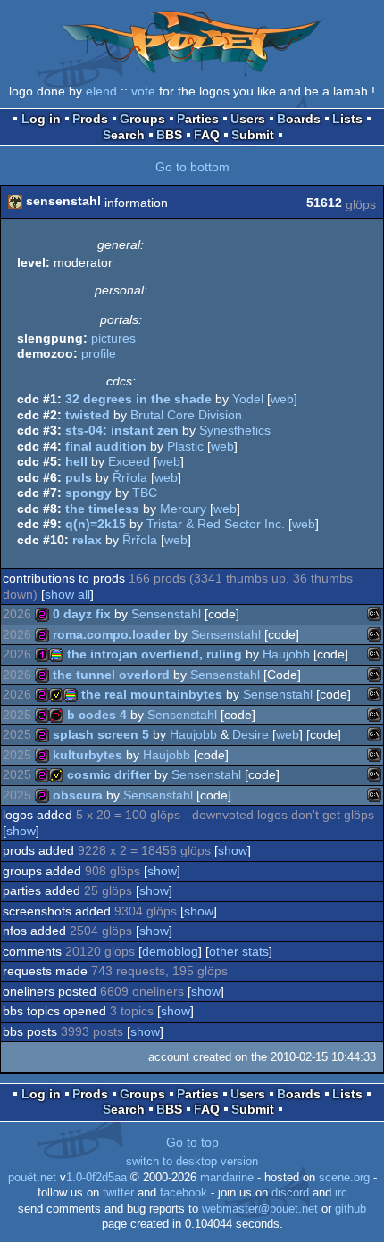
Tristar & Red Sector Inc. (215, 524)
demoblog (170, 951)
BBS (169, 135)
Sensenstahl (166, 614)
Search (124, 135)
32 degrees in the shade (138, 399)
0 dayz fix (82, 614)
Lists (347, 119)
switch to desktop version (192, 1161)
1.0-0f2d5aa (96, 1178)
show (21, 831)
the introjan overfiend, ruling (154, 654)
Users (247, 119)
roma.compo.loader (112, 634)
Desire (250, 734)
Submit (252, 135)
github (350, 1209)
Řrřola (130, 477)
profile (98, 353)
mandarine (227, 1178)
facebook (183, 1193)
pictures (113, 338)
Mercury (183, 508)
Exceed (129, 461)
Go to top (192, 1142)
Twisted (87, 415)
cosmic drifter (109, 774)
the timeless (102, 508)
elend (101, 91)
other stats (239, 951)
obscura (78, 795)
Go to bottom (192, 167)
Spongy (88, 492)
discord (290, 1193)
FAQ (207, 135)
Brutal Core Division (186, 415)
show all (67, 594)
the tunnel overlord (111, 674)
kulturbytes (87, 755)
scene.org (344, 1178)
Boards (299, 119)
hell (76, 461)
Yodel (247, 399)
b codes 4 (97, 715)
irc (341, 1193)
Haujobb (286, 654)
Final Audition (105, 446)
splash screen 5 (101, 734)
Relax (87, 540)
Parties (198, 119)
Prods (90, 119)
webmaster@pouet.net (260, 1209)
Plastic (185, 446)
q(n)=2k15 (95, 524)
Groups (142, 119)
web (282, 399)
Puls (78, 477)
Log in (41, 119)
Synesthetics (235, 430)
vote (143, 91)
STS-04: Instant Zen (122, 430)
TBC (144, 492)
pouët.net (32, 1178)
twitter (118, 1193)
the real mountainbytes (151, 694)
